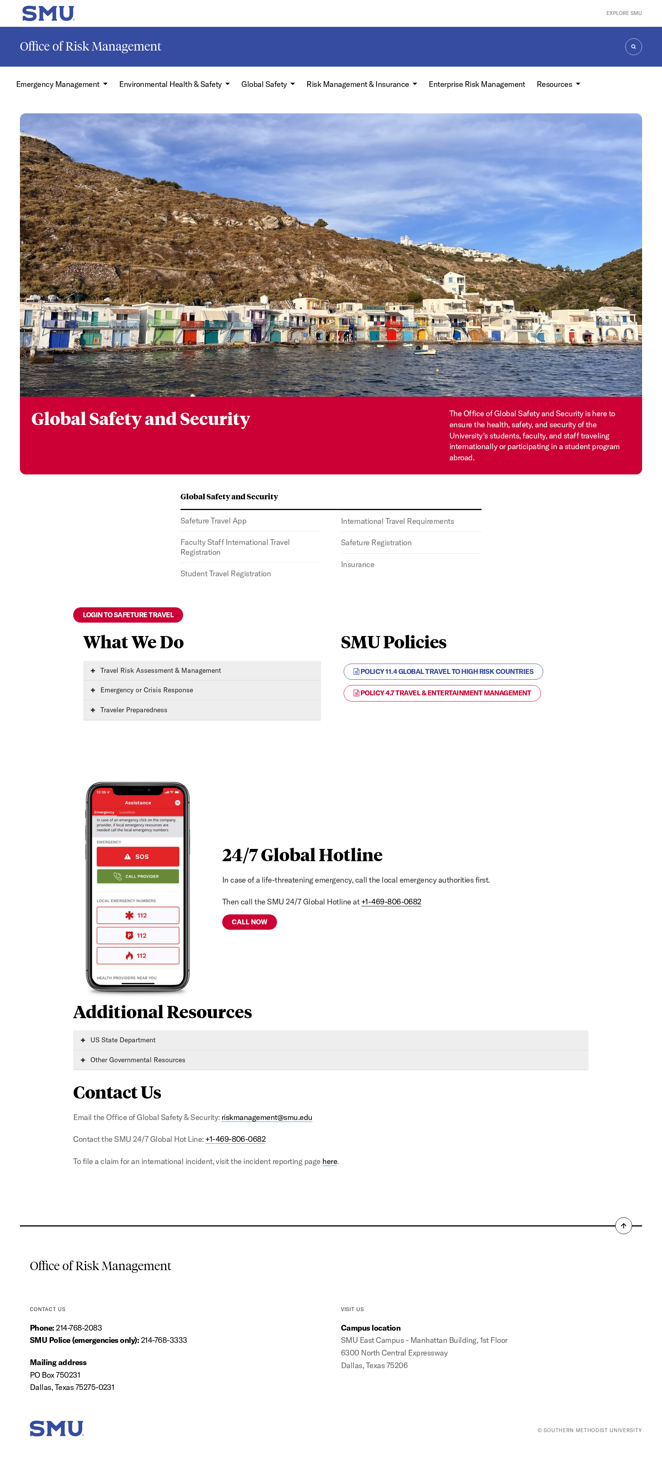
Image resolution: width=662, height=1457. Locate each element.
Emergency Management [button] (58, 84)
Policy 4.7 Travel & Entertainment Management (445, 692)
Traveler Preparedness (132, 709)
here (329, 1161)
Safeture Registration (376, 542)
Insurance (357, 564)
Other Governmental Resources (136, 1059)
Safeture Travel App (213, 520)
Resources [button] (555, 84)
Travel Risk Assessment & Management (159, 670)
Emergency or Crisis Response (145, 689)
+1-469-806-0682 (391, 901)
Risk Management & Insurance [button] (358, 84)
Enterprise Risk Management (477, 84)
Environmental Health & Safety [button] (171, 84)
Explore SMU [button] (624, 13)
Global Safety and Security (229, 496)
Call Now (249, 921)
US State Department (122, 1039)
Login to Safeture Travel (128, 614)
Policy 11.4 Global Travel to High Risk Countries (446, 671)
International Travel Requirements (397, 521)
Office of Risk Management (90, 46)
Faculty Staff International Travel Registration (235, 547)
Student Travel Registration (225, 573)
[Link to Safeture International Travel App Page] (137, 887)
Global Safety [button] (264, 84)
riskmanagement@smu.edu (267, 1117)
